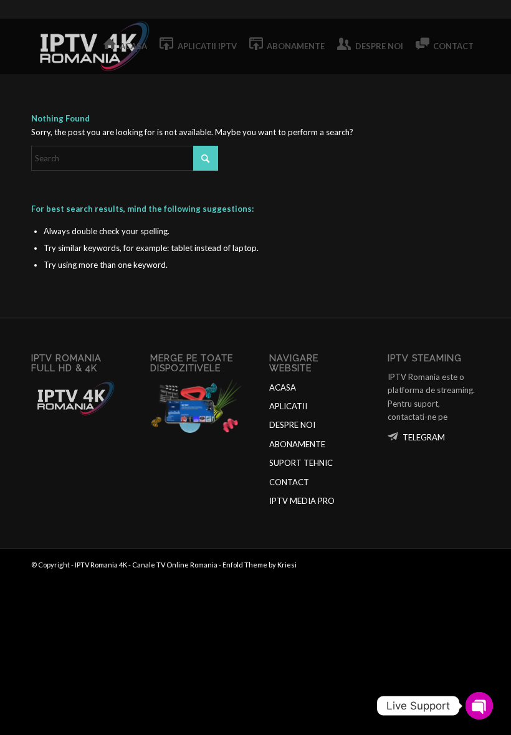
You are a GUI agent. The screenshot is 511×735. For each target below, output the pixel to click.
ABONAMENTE (297, 444)
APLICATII (288, 406)
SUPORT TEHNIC (301, 463)
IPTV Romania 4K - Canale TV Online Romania (146, 565)
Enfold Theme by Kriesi (259, 565)
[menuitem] (125, 46)
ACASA (282, 387)
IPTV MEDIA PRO (302, 501)
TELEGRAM (424, 437)
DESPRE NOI (292, 425)
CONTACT (289, 482)
